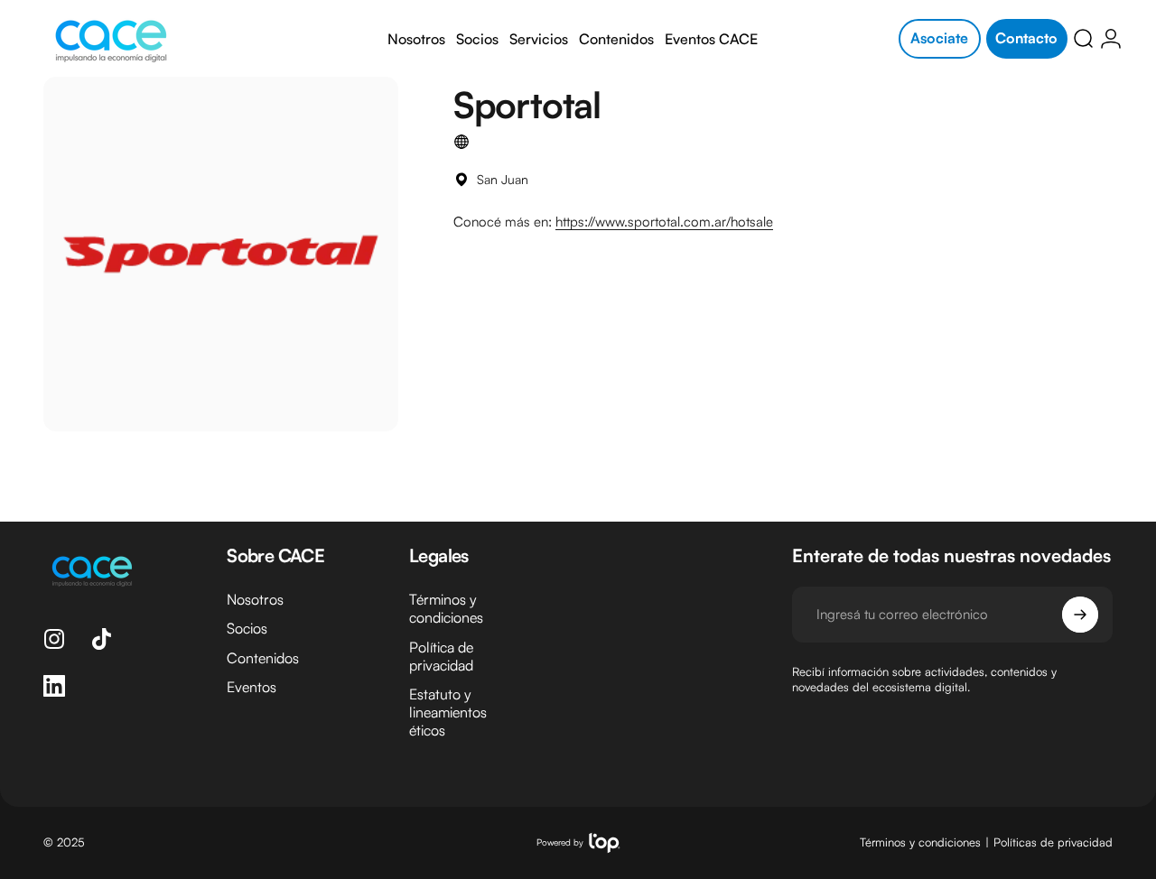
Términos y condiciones (446, 608)
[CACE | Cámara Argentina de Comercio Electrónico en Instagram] (54, 639)
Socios (247, 628)
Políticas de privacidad (1053, 843)
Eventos (251, 686)
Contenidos (263, 657)
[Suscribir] (1080, 615)
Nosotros (255, 599)
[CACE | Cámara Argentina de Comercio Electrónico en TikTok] (101, 639)
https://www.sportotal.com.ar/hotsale (664, 221)
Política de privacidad (441, 655)
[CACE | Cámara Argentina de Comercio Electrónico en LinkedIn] (54, 686)
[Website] (461, 141)
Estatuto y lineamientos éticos (448, 711)
